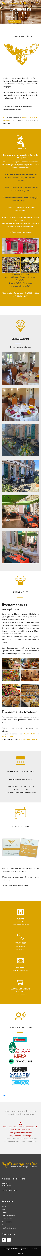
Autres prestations (24, 21)
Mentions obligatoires (9, 1228)
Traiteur (4, 1213)
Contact (13, 21)
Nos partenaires (7, 1222)
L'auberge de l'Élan (22, 1249)
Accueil (4, 1206)
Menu (3, 1210)
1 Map (4, 1096)
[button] (3, 12)
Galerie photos (7, 1219)
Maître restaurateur (8, 1216)
